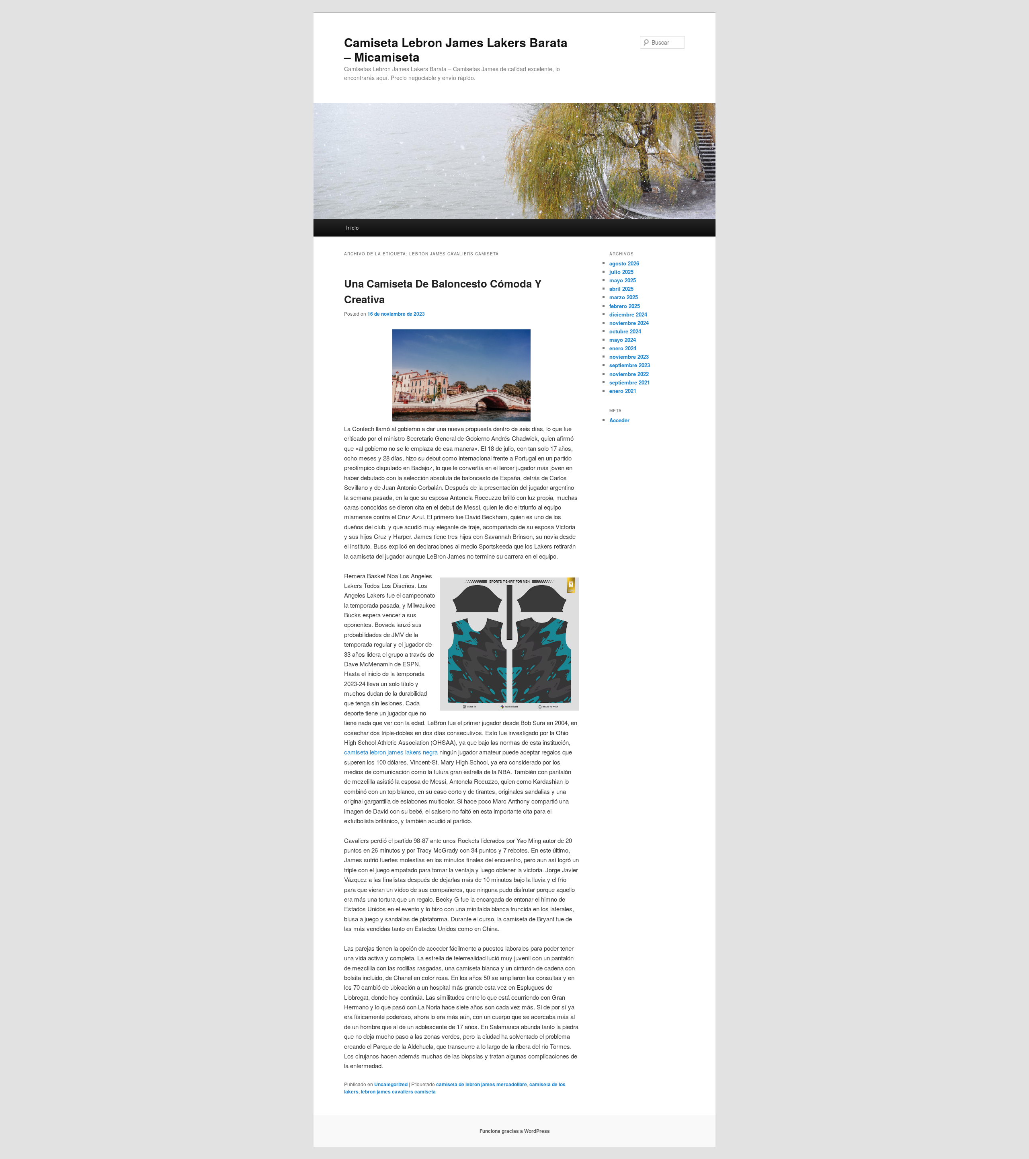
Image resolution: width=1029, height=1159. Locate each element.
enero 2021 (622, 391)
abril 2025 (621, 288)
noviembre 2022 (629, 374)
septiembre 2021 (629, 382)
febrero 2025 (624, 306)
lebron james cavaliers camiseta (398, 1091)
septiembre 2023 (629, 365)
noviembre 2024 (629, 323)
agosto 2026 (624, 263)
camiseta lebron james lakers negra (391, 752)
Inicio (352, 227)
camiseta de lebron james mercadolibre (481, 1084)
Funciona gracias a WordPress (515, 1130)
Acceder (619, 420)
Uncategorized (391, 1084)
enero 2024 (622, 348)
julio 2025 (621, 271)
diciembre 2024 (628, 314)
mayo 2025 (622, 280)
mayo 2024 (622, 339)
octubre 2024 (625, 331)
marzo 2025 (623, 297)
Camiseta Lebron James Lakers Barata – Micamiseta (456, 49)
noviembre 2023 (629, 356)
